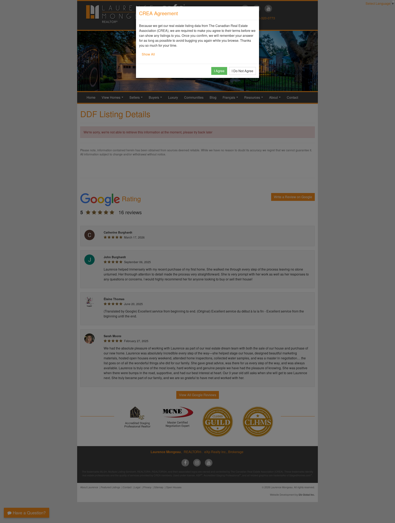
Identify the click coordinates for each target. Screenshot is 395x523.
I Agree (219, 70)
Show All (148, 54)
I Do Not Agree (242, 70)
